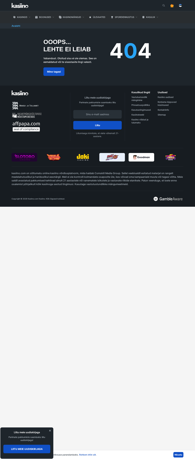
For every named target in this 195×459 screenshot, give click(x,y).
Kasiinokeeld (137, 114)
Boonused (45, 17)
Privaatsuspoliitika (140, 105)
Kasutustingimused (141, 110)
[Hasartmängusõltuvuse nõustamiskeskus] (28, 117)
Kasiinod (22, 17)
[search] (163, 5)
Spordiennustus (124, 17)
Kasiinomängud (72, 17)
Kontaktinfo (163, 110)
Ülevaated (99, 17)
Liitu (97, 125)
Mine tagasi (54, 71)
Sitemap (162, 114)
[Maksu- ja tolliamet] (26, 109)
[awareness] (171, 198)
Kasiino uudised (166, 97)
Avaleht (16, 25)
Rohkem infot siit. (87, 454)
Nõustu (178, 454)
